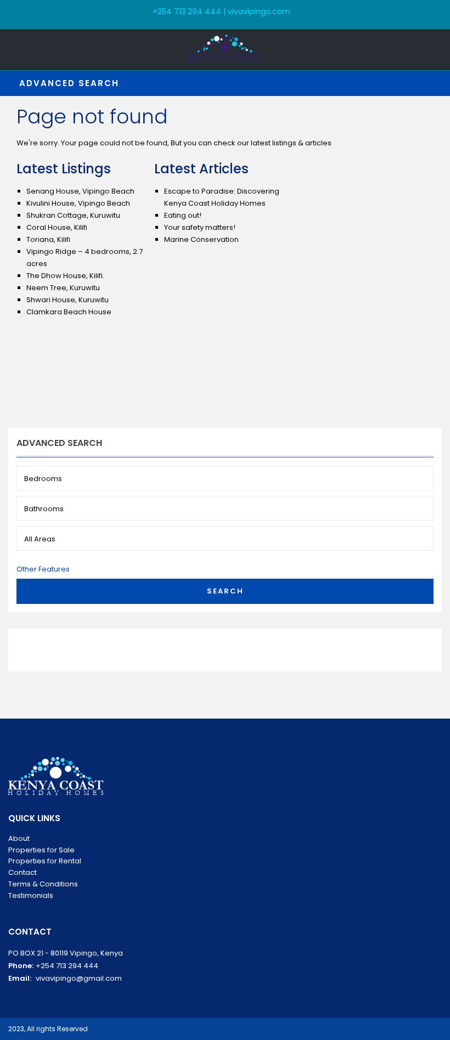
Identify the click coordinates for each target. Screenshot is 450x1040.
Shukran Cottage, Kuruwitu (73, 215)
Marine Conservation (201, 239)
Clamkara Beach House (68, 312)
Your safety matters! (199, 227)
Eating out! (182, 215)
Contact (22, 872)
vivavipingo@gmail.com (79, 978)
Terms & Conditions (43, 884)
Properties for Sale (41, 850)
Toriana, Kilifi (48, 239)
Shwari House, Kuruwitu (67, 300)
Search (225, 591)
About (19, 838)
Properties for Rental (44, 861)
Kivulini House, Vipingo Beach (78, 203)
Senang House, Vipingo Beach (80, 191)
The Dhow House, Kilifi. (65, 275)
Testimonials (30, 895)
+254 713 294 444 (67, 965)
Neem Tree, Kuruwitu (63, 287)
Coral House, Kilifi (56, 227)
